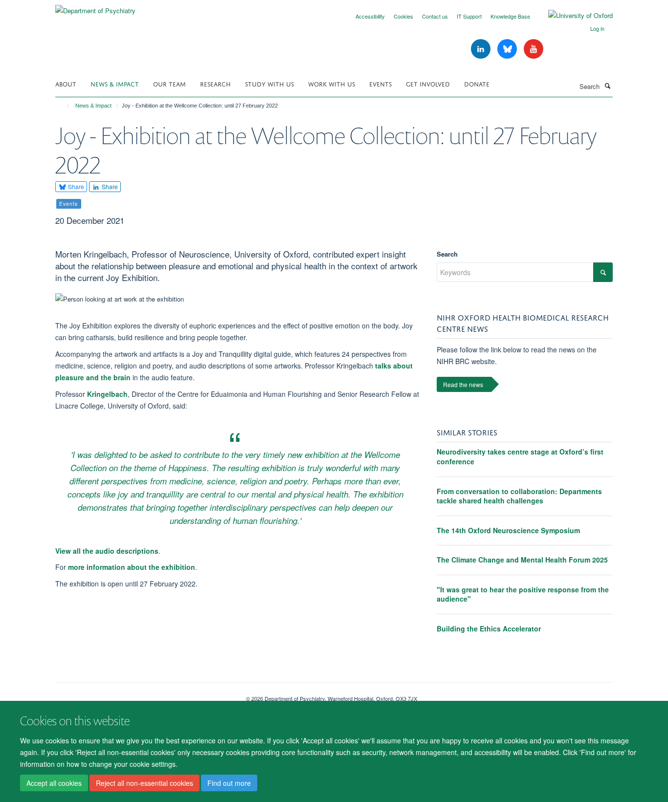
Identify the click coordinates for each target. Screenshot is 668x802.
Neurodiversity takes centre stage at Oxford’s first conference (520, 456)
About (65, 83)
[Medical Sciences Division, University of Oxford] (143, 695)
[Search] (607, 85)
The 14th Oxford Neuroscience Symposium (508, 530)
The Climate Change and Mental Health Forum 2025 (522, 559)
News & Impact (114, 83)
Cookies (403, 16)
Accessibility (370, 16)
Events (380, 83)
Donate (477, 83)
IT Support (469, 16)
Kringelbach (107, 394)
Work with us (331, 83)
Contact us (435, 16)
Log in (597, 28)
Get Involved (428, 83)
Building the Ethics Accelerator (489, 628)
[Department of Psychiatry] (95, 7)
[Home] (64, 105)
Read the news (463, 384)
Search (447, 254)
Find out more (229, 783)
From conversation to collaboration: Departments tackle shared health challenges (519, 496)
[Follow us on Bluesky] (508, 49)
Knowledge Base (510, 16)
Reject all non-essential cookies (144, 783)
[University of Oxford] (573, 16)
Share (75, 186)
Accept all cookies (54, 783)
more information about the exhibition (131, 567)
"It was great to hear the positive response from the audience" (523, 594)
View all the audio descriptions (106, 551)
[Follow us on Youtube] (533, 49)
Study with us (269, 83)
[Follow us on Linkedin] (481, 49)
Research (215, 83)
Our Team (169, 83)
